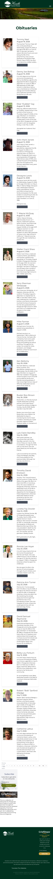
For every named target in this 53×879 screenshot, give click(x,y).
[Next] (46, 766)
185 (43, 765)
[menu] (50, 6)
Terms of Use (27, 873)
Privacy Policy (19, 873)
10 (33, 765)
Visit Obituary (22, 65)
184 (39, 765)
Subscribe (9, 785)
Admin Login (34, 873)
